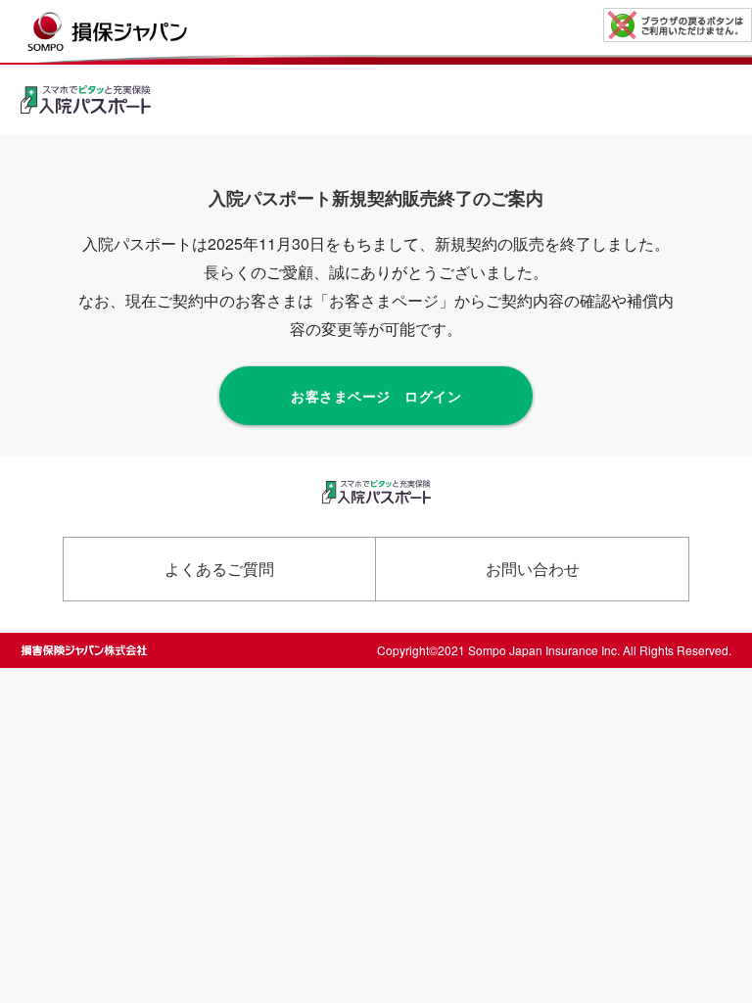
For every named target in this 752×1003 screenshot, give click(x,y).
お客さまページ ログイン (376, 396)
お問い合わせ (533, 568)
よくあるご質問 (219, 568)
